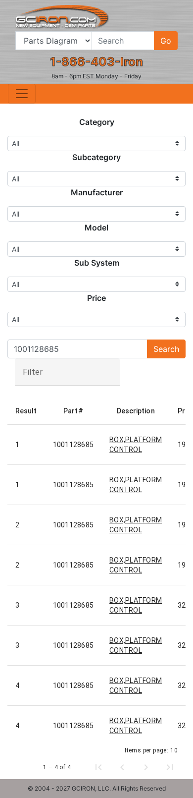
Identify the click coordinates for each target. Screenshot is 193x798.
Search (166, 349)
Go (165, 41)
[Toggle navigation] (22, 94)
